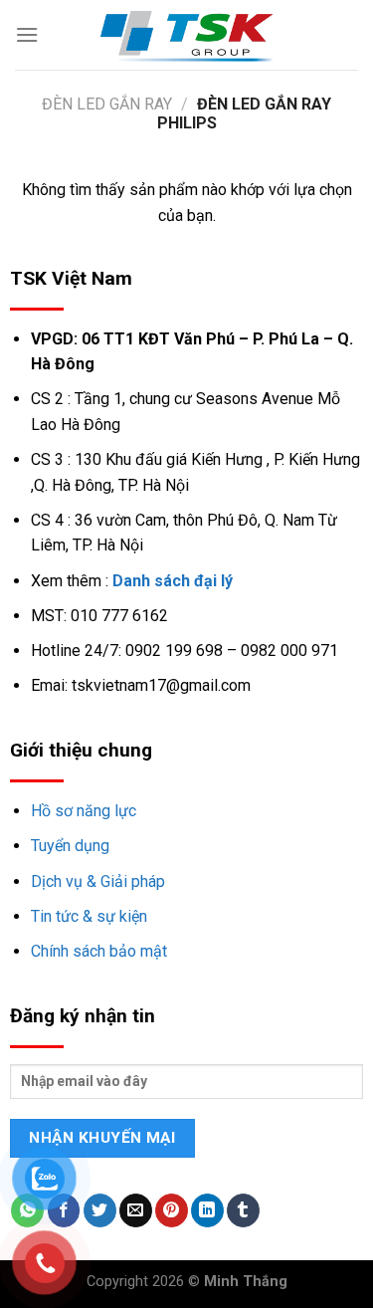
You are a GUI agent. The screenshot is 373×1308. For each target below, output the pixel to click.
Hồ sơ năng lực (83, 810)
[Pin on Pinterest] (171, 1210)
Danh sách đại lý (172, 580)
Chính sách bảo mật (99, 951)
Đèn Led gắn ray (107, 104)
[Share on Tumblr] (243, 1210)
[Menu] (27, 34)
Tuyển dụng (70, 845)
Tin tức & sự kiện (89, 916)
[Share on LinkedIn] (207, 1210)
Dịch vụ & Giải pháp (98, 881)
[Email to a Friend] (135, 1210)
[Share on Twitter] (100, 1210)
